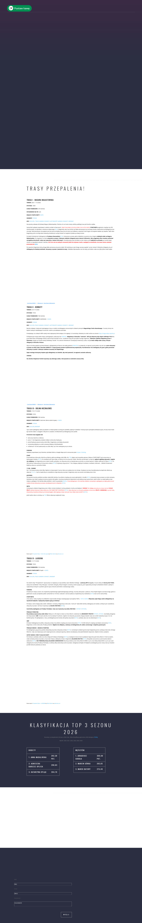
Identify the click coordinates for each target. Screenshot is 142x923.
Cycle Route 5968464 (31, 404)
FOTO (39, 459)
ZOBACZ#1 (75, 345)
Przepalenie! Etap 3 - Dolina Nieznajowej (41, 553)
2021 (68, 740)
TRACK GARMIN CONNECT (42, 221)
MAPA (41, 215)
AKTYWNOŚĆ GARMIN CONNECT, (59, 221)
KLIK (56, 229)
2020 (65, 740)
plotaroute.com (60, 553)
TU (32, 472)
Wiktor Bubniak (53, 553)
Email (15, 889)
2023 (74, 740)
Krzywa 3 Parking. (81, 452)
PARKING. (64, 336)
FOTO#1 (78, 609)
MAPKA (65, 481)
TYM (70, 457)
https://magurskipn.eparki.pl (107, 333)
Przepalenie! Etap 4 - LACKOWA (39, 703)
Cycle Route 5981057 (31, 303)
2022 (71, 740)
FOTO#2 (84, 609)
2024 (78, 740)
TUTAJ (32, 821)
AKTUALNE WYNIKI (17, 58)
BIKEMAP (71, 221)
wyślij (66, 915)
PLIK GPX (32, 221)
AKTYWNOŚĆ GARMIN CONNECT (59, 325)
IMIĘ (15, 879)
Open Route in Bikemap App (49, 303)
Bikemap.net (40, 303)
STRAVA (59, 80)
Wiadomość (17, 898)
